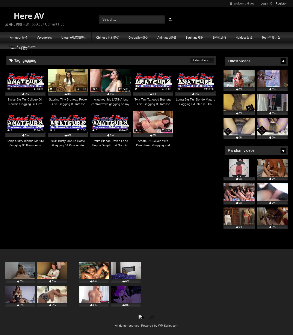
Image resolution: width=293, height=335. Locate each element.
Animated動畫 (166, 37)
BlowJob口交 (18, 48)
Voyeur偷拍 (44, 37)
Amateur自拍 (18, 37)
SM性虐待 (219, 37)
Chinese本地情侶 (107, 37)
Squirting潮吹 (195, 37)
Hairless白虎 (244, 37)
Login (264, 3)
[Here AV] (147, 317)
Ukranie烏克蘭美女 (74, 37)
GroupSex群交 (138, 37)
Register (281, 3)
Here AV (28, 16)
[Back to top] (279, 322)
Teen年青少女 (271, 37)
